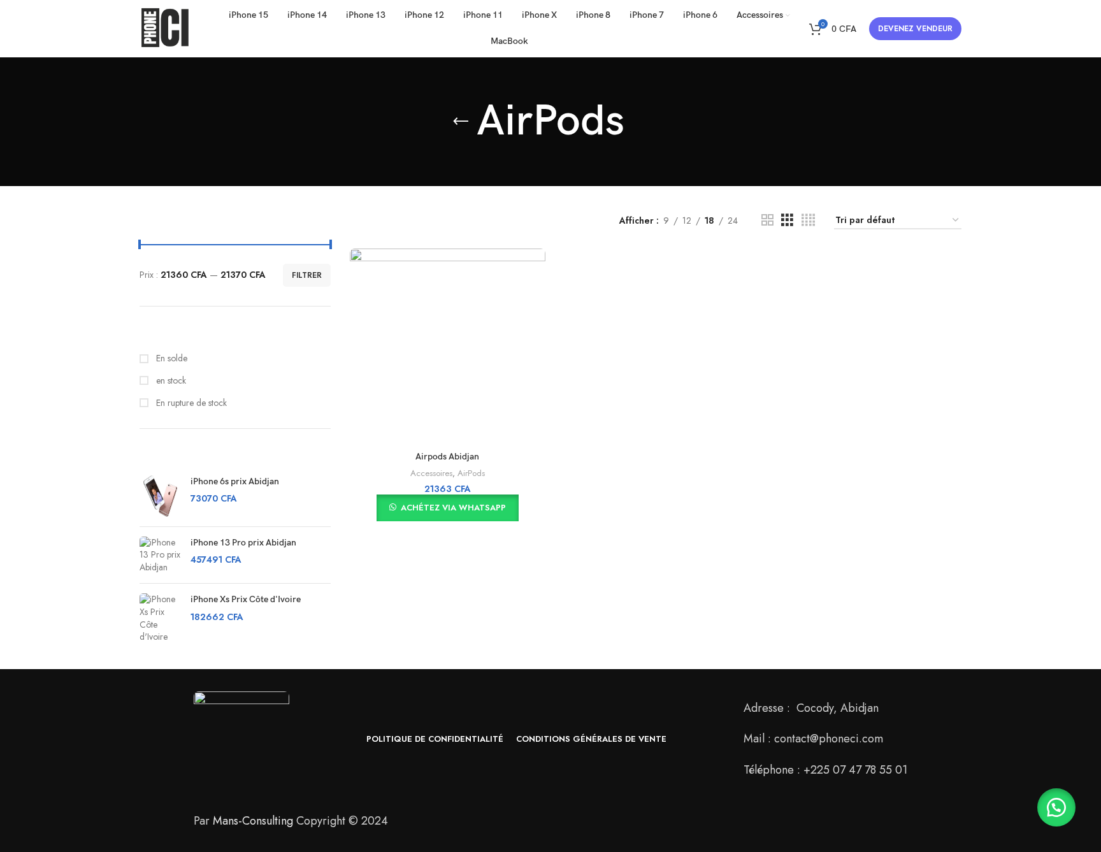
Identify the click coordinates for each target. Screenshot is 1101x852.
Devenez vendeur (915, 28)
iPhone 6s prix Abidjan (235, 481)
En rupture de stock (190, 403)
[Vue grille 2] (767, 220)
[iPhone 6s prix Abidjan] (160, 496)
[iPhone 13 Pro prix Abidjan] (160, 555)
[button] (1056, 807)
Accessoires (431, 473)
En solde (170, 358)
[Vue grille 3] (787, 220)
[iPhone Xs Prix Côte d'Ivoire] (160, 618)
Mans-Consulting (253, 820)
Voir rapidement (536, 269)
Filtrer (307, 275)
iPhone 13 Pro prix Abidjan (243, 542)
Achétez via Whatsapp (453, 508)
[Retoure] (461, 121)
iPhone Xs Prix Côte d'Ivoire (246, 599)
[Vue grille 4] (808, 220)
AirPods (471, 473)
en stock (170, 381)
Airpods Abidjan (447, 456)
